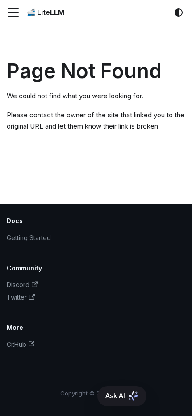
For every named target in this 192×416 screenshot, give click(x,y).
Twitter (17, 297)
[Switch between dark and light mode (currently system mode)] (178, 12)
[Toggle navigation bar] (13, 12)
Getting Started (29, 237)
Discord (18, 284)
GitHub (16, 344)
